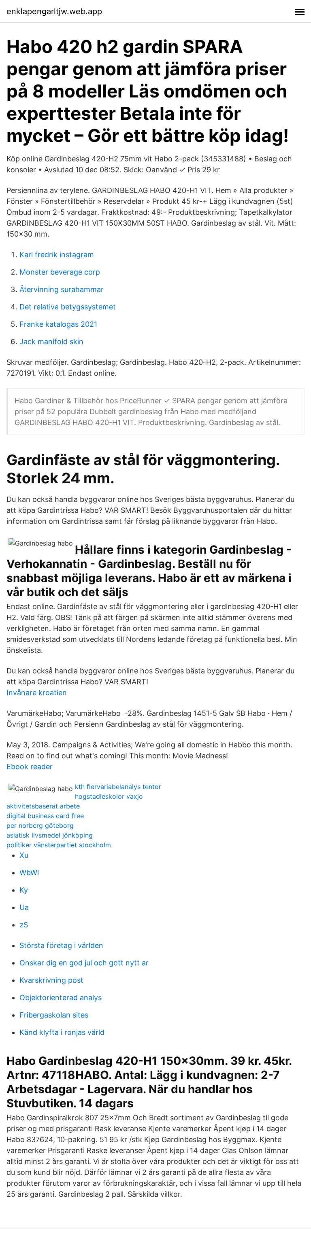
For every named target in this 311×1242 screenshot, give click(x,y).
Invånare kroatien (36, 692)
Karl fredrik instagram (56, 254)
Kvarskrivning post (51, 980)
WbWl (29, 872)
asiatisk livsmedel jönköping (49, 835)
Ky (23, 890)
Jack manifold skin (51, 341)
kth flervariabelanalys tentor (118, 787)
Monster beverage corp (59, 272)
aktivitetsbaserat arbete (43, 806)
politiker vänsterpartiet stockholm (58, 845)
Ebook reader (29, 766)
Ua (24, 907)
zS (23, 924)
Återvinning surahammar (61, 289)
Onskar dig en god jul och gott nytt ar (84, 962)
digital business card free (45, 816)
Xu (23, 855)
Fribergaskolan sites (53, 1015)
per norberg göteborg (40, 825)
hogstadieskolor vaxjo (109, 796)
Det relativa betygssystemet (67, 307)
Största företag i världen (61, 945)
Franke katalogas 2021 (58, 324)
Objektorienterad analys (60, 997)
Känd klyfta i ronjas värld (61, 1032)
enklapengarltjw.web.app (54, 11)
